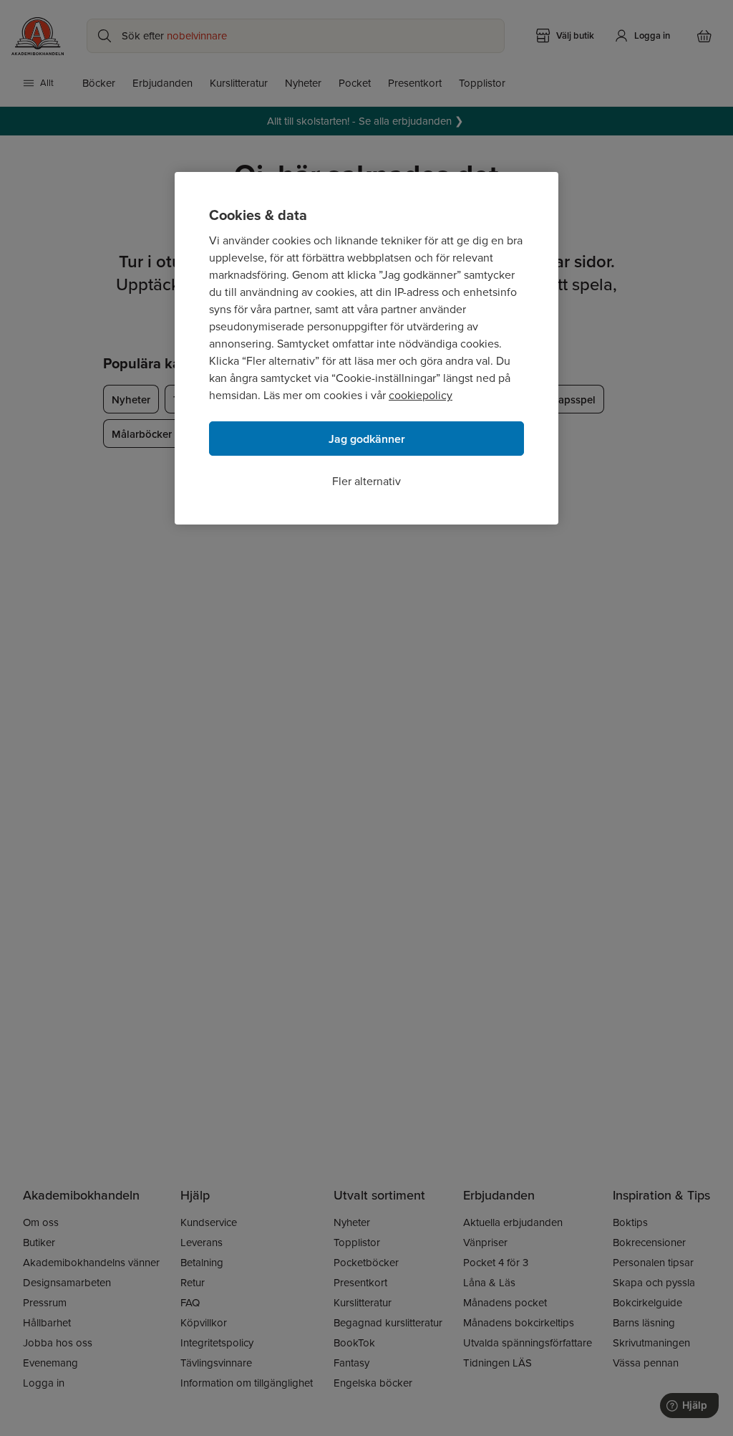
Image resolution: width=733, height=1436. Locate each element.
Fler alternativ (366, 481)
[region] (366, 348)
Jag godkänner (367, 439)
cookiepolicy (420, 395)
